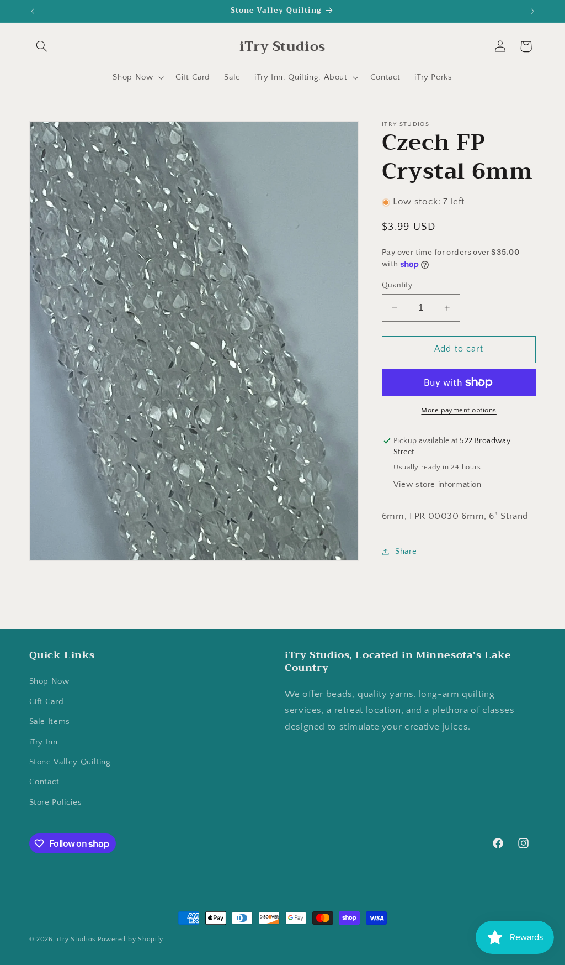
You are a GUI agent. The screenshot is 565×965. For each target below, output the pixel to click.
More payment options (459, 410)
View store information (437, 484)
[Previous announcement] (32, 11)
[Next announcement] (532, 11)
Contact (44, 782)
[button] (42, 46)
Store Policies (55, 802)
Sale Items (49, 721)
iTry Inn (43, 742)
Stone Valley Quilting (70, 762)
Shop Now (49, 681)
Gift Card (46, 701)
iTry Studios (76, 939)
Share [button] (406, 551)
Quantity (397, 285)
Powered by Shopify (130, 939)
